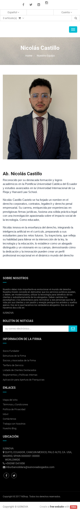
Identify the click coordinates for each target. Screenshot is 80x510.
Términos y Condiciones (15, 404)
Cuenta (65, 12)
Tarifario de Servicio (13, 365)
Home (28, 55)
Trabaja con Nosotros (14, 423)
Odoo (73, 507)
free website (57, 506)
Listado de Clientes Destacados (19, 370)
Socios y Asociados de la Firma (19, 360)
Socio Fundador (11, 351)
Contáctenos (9, 418)
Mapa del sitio (10, 399)
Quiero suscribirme (73, 328)
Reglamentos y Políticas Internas (20, 374)
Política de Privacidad (14, 409)
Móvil (5, 414)
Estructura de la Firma (14, 355)
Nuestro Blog (9, 428)
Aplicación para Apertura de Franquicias (23, 379)
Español (12, 12)
